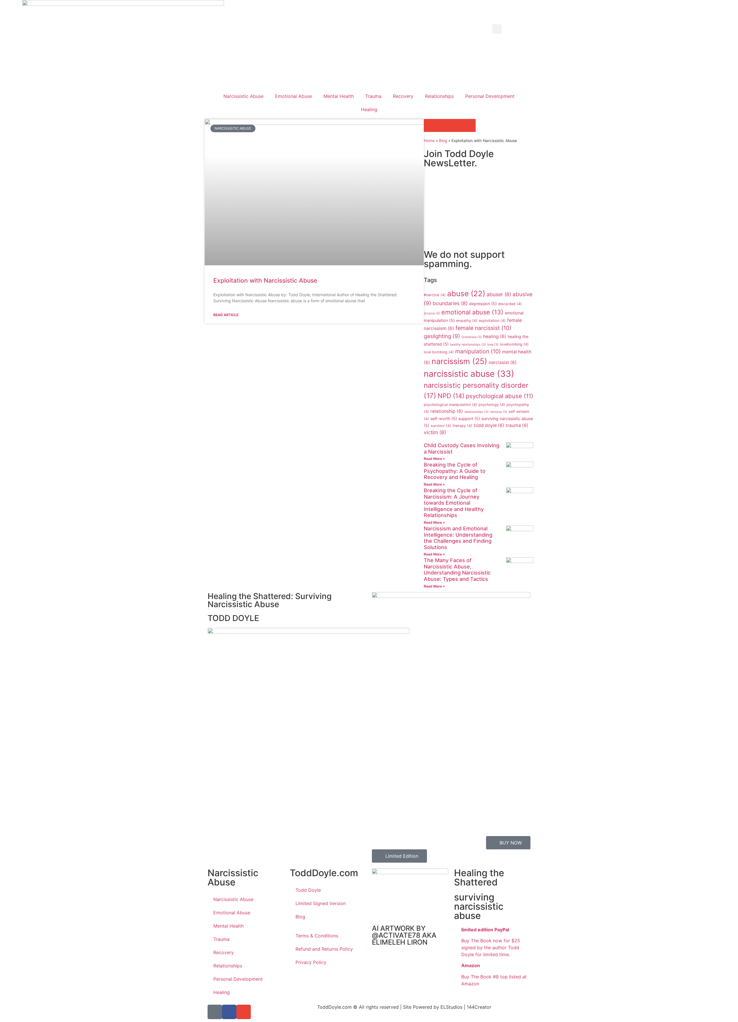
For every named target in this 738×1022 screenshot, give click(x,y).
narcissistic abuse (469, 374)
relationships (476, 412)
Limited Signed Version (320, 903)
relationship (446, 411)
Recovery (403, 96)
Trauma (373, 96)
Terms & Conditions (316, 936)
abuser (499, 294)
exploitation (492, 320)
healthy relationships (468, 344)
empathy (466, 320)
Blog (443, 140)
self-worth (443, 418)
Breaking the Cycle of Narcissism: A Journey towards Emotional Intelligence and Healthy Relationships (454, 502)
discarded (510, 304)
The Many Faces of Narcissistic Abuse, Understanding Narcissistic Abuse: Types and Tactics (457, 569)
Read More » (434, 458)
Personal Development (490, 96)
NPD (451, 396)
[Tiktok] (215, 1012)
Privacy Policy (310, 962)
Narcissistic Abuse (243, 96)
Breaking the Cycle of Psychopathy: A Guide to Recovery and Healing (454, 471)
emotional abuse (472, 312)
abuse (466, 293)
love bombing (439, 352)
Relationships (439, 96)
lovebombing (514, 344)
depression (483, 303)
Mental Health (338, 96)
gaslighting (442, 336)
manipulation (478, 351)
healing (494, 336)
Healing (369, 109)
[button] (497, 29)
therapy (462, 426)
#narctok (435, 295)
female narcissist (483, 327)
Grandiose (472, 337)
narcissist (503, 362)
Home (429, 140)
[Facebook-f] (229, 1012)
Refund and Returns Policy (324, 949)
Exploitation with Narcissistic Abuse (265, 280)
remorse (498, 412)
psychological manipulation (450, 404)
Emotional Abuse (293, 96)
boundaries (450, 303)
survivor (441, 426)
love (492, 344)
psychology (492, 404)
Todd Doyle (308, 890)
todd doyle (489, 425)
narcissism (459, 361)
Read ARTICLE (225, 315)
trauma (517, 425)
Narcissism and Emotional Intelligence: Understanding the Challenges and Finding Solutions (458, 537)
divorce (432, 313)
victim (435, 432)
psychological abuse (499, 396)
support (469, 418)
